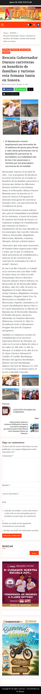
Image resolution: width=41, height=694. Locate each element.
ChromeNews (32, 689)
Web (4, 502)
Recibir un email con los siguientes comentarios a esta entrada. (16, 524)
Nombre (6, 485)
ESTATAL (6, 50)
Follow (38, 24)
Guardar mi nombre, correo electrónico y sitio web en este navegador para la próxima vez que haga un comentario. (21, 513)
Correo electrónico (10, 494)
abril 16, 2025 (23, 84)
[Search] (34, 25)
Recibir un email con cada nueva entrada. (21, 530)
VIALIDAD (6, 52)
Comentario (7, 456)
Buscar (7, 546)
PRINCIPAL (14, 50)
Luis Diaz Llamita (10, 84)
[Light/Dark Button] (29, 25)
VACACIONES (25, 50)
